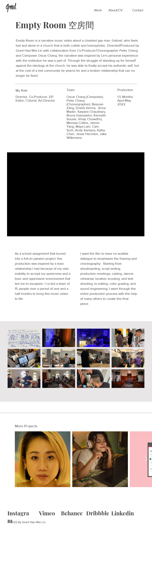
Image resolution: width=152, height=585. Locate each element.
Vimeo (47, 513)
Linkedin (122, 513)
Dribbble (97, 513)
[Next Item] (146, 459)
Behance (72, 513)
